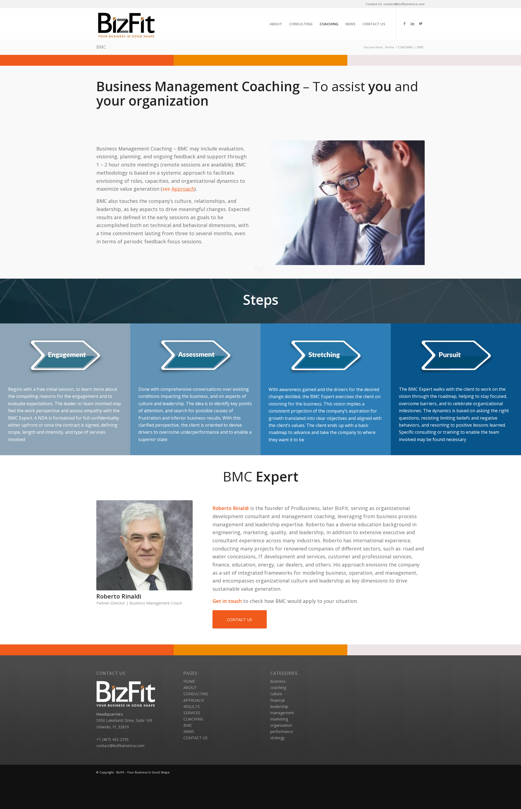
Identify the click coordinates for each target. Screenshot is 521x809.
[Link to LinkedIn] (412, 24)
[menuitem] (276, 24)
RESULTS (191, 706)
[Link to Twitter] (421, 24)
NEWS (188, 731)
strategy (277, 737)
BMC (101, 47)
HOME (189, 681)
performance (281, 731)
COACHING (193, 719)
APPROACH (193, 700)
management (282, 712)
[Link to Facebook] (404, 24)
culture (276, 693)
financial (277, 700)
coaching (278, 687)
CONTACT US (195, 737)
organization (281, 725)
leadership (279, 706)
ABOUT (190, 687)
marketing (279, 719)
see (178, 188)
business (277, 681)
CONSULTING (195, 693)
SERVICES (191, 712)
